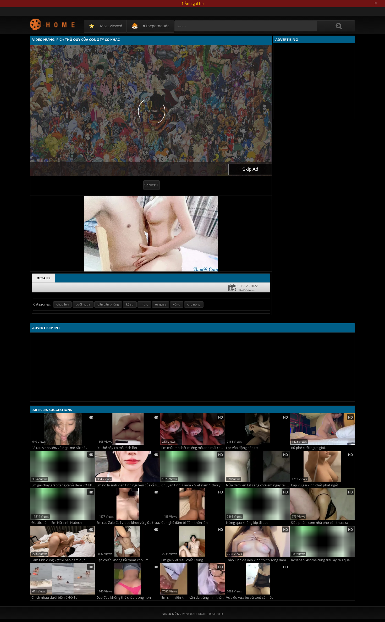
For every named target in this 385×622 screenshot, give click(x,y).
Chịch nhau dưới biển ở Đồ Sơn (55, 597)
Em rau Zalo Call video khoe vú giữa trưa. (128, 522)
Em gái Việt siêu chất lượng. (182, 560)
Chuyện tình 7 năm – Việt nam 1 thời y (191, 485)
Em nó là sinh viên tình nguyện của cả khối (128, 485)
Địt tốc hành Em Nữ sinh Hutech (56, 522)
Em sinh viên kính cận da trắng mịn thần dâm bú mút (193, 597)
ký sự (130, 304)
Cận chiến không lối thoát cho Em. (122, 560)
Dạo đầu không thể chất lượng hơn (123, 597)
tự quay (160, 304)
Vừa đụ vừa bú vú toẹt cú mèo (249, 597)
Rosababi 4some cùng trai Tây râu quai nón (323, 560)
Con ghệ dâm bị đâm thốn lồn (184, 522)
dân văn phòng (108, 304)
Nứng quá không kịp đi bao (247, 522)
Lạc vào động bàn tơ (242, 448)
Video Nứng (52, 24)
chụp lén (62, 304)
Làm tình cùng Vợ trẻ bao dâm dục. (58, 560)
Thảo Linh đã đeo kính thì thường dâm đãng (258, 560)
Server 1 (151, 184)
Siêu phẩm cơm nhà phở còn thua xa (319, 522)
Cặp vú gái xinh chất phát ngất (314, 485)
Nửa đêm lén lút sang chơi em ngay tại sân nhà (258, 485)
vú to (176, 304)
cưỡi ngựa (83, 304)
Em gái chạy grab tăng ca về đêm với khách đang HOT (63, 485)
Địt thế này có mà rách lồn (116, 448)
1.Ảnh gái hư (193, 3)
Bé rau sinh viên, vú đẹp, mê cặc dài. (59, 448)
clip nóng (193, 304)
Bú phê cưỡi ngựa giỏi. (308, 448)
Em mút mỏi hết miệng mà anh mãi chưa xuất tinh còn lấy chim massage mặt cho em (193, 448)
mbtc (144, 304)
